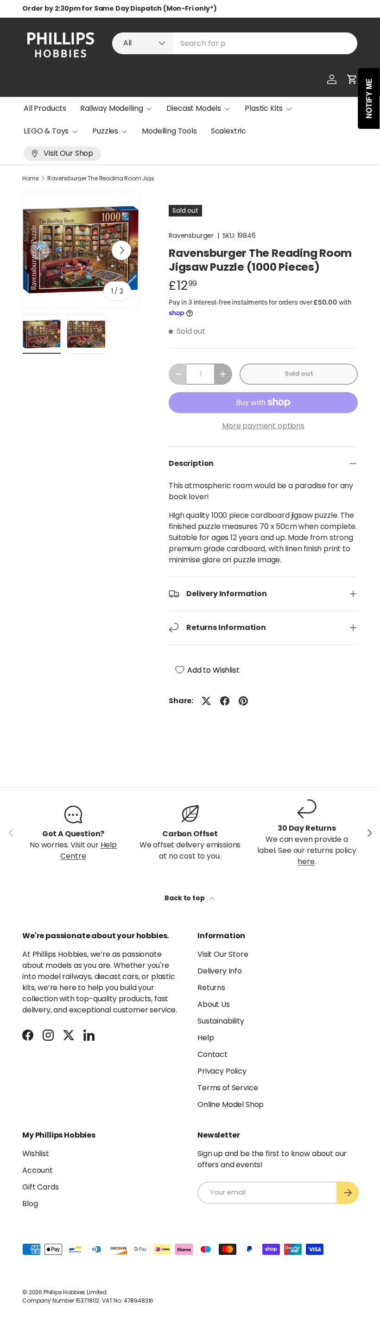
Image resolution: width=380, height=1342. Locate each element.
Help (205, 1037)
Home (30, 178)
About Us (213, 1004)
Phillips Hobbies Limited (75, 1292)
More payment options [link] (263, 425)
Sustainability (220, 1021)
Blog (30, 1203)
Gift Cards (40, 1187)
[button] (352, 79)
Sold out (299, 373)
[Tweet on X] (206, 701)
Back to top (185, 898)
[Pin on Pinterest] (243, 701)
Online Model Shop (230, 1104)
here (306, 861)
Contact (212, 1054)
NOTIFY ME (369, 98)
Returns (211, 987)
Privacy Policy (222, 1071)
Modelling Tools (169, 131)
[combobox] (234, 43)
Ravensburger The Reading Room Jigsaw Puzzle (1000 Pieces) (102, 178)
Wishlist (35, 1153)
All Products (45, 108)
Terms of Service (227, 1087)
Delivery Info (219, 971)
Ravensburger (191, 235)
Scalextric (228, 131)
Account (37, 1170)
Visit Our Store (222, 954)
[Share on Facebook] (224, 701)
